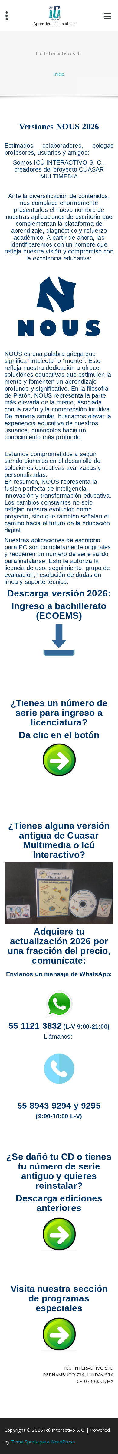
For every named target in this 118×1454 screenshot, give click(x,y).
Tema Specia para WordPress (43, 1442)
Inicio (59, 74)
